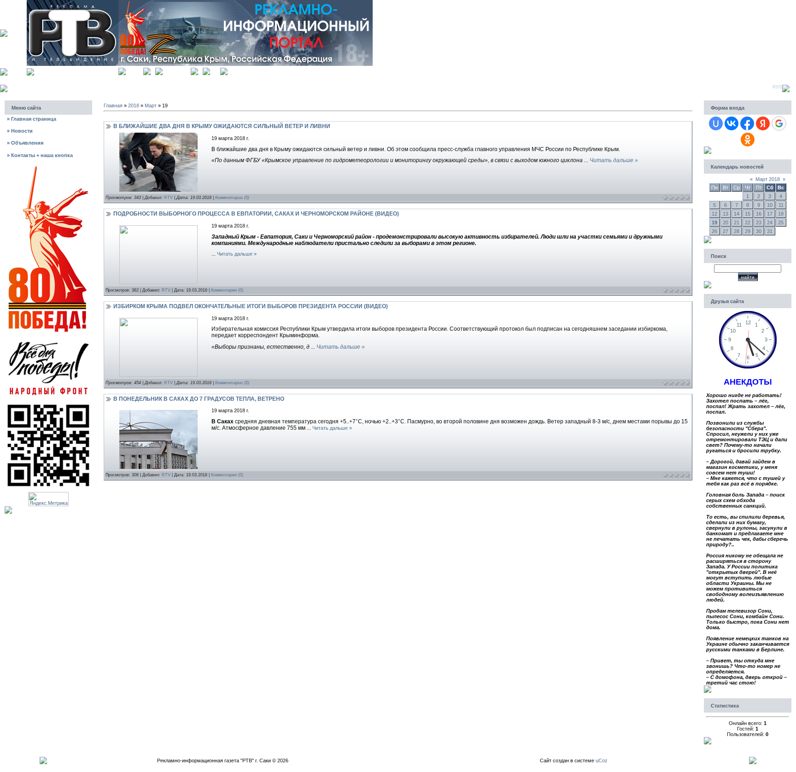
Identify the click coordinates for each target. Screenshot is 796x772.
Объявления (25, 143)
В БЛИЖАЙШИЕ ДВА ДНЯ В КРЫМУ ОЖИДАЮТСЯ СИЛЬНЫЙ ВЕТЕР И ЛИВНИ (221, 126)
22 (747, 222)
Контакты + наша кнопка (40, 155)
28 (736, 231)
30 (758, 231)
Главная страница (31, 119)
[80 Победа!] (48, 167)
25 (781, 222)
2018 (133, 105)
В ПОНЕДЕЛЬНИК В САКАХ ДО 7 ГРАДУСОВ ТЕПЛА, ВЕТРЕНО (198, 399)
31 (770, 231)
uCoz (602, 760)
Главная (134, 70)
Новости (20, 131)
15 (747, 213)
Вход (215, 70)
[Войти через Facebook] (747, 123)
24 (770, 222)
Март (151, 105)
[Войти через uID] (716, 123)
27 (725, 231)
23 (758, 222)
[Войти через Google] (779, 123)
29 (747, 231)
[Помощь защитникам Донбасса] (48, 341)
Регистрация (177, 70)
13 (725, 213)
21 (736, 222)
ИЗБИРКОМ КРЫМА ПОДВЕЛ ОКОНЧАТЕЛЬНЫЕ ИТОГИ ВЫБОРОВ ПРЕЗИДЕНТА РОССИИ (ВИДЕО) (250, 306)
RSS (777, 86)
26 (714, 231)
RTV (168, 197)
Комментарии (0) (232, 197)
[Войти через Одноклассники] (748, 139)
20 (725, 222)
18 (781, 213)
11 (781, 205)
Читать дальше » (614, 160)
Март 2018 (767, 179)
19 (714, 222)
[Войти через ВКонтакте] (731, 123)
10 (770, 205)
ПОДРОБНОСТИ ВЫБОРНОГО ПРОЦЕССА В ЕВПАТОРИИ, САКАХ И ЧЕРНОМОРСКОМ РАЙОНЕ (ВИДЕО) (256, 214)
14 (736, 213)
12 (714, 213)
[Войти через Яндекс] (763, 123)
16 (758, 213)
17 (770, 213)
